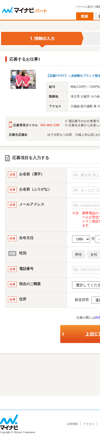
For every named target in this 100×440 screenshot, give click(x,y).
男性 (78, 255)
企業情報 (72, 423)
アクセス (88, 423)
